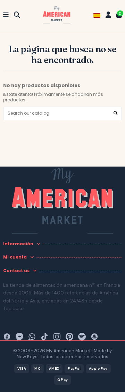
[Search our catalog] (115, 113)
